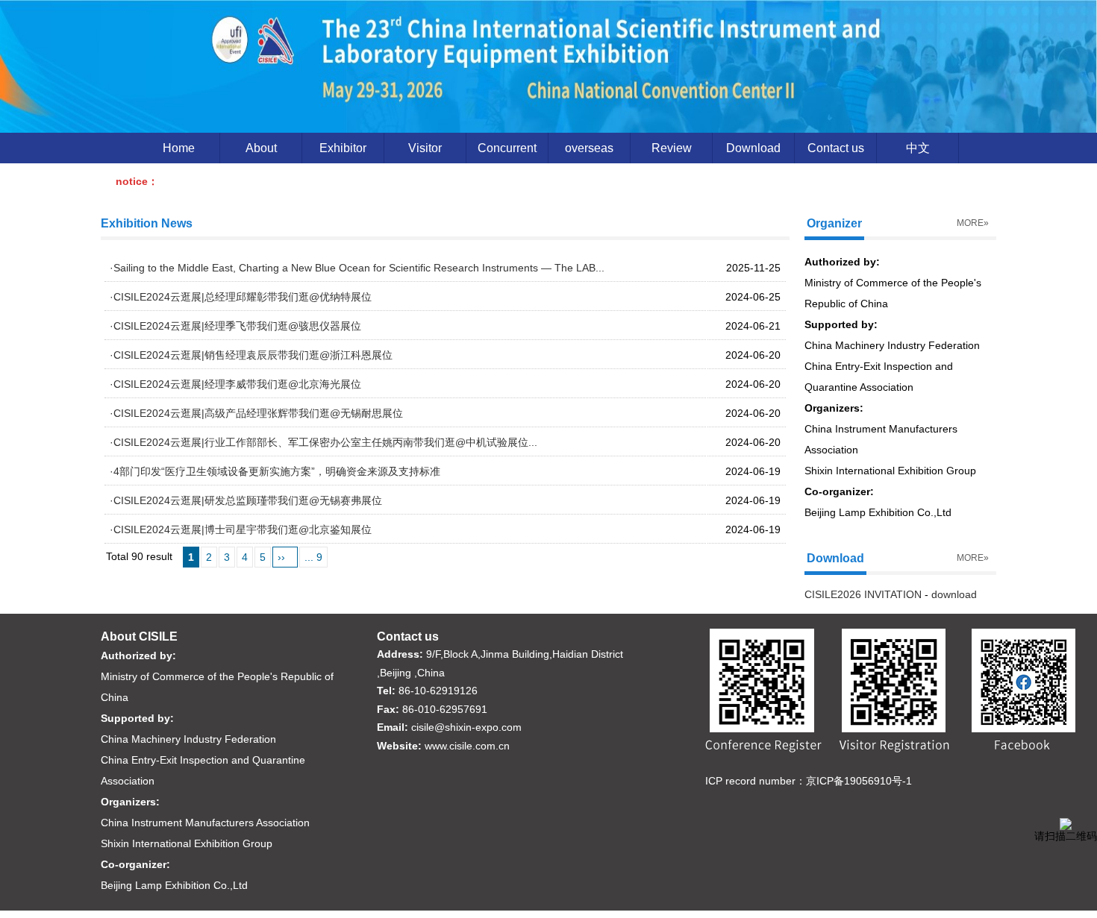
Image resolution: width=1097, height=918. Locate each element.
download (954, 594)
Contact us (835, 148)
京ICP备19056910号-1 (859, 781)
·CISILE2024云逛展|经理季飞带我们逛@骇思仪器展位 (235, 326)
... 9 (313, 557)
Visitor (425, 148)
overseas (589, 148)
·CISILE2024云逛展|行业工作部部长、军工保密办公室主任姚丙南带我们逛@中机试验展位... (323, 442)
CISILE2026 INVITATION (863, 594)
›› (281, 557)
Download (753, 148)
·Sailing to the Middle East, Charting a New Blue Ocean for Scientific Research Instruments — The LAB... (357, 268)
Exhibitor (342, 148)
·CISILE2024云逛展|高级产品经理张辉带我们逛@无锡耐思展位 (256, 413)
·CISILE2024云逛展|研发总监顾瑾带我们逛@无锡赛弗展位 (246, 500)
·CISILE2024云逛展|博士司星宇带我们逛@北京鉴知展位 (241, 529)
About (261, 148)
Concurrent (507, 148)
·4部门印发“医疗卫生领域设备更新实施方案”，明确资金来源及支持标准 (275, 471)
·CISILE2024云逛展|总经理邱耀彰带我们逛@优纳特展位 (241, 297)
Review (671, 148)
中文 (918, 148)
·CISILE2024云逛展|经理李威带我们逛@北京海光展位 (235, 384)
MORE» (973, 223)
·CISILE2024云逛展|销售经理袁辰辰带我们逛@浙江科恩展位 (251, 355)
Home (179, 148)
